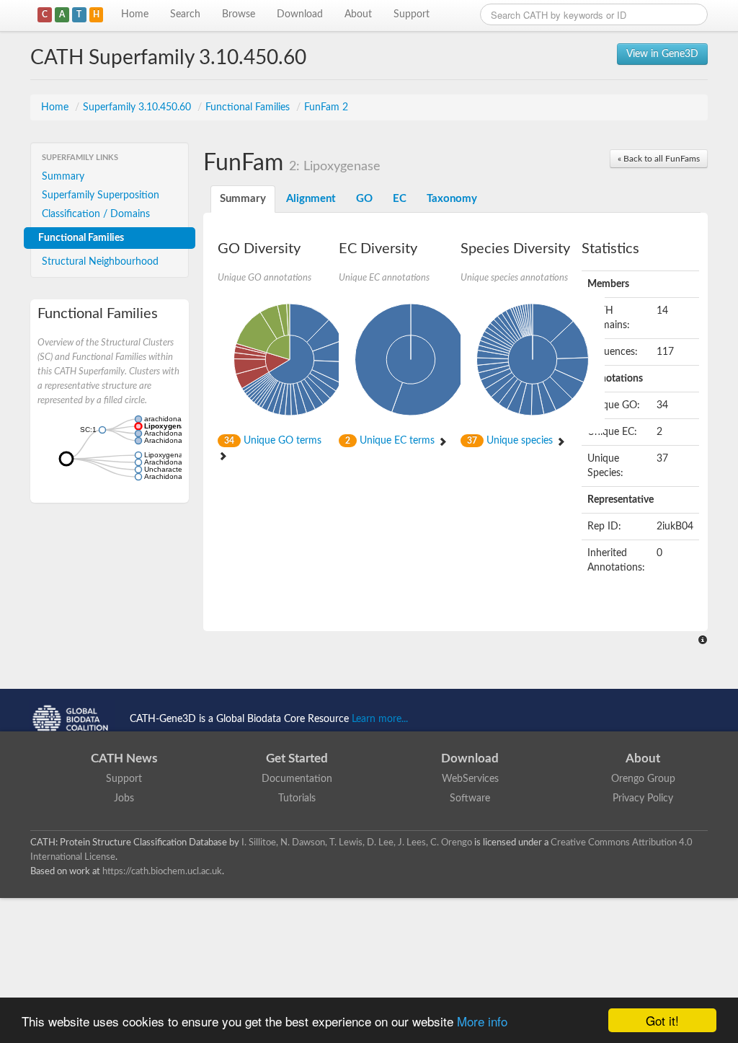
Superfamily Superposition (100, 195)
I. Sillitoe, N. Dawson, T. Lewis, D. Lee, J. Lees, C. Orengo (356, 842)
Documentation (297, 779)
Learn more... (380, 719)
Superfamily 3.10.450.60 (138, 107)
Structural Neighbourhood (100, 262)
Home (134, 14)
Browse (238, 14)
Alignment (311, 198)
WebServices (470, 779)
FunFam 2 (326, 107)
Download (300, 14)
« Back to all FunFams (659, 158)
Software (470, 798)
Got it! (662, 1020)
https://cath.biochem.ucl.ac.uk (162, 871)
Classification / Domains (96, 214)
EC (399, 198)
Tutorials (297, 798)
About (358, 14)
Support (412, 14)
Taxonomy (452, 198)
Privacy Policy (643, 798)
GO (364, 198)
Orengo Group (643, 779)
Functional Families (249, 107)
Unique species (511, 441)
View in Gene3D (662, 54)
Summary (63, 177)
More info (482, 1021)
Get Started (297, 758)
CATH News (124, 758)
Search (185, 14)
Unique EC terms (391, 441)
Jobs (124, 798)
